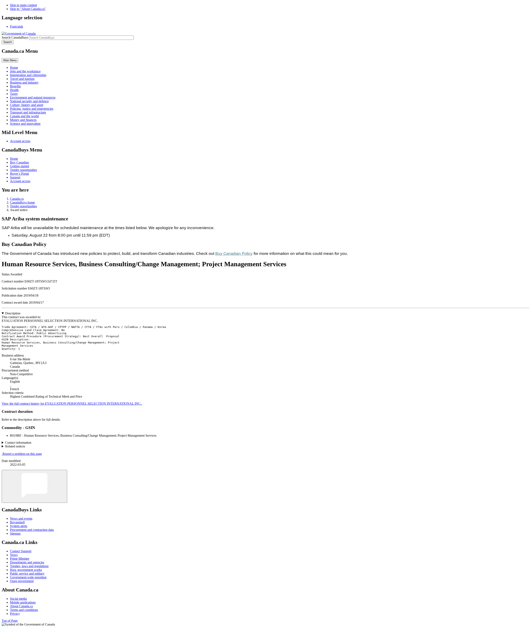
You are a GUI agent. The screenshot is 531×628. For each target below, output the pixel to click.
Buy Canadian (19, 162)
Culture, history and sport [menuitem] (26, 105)
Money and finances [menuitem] (23, 120)
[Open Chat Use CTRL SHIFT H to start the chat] (34, 486)
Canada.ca (17, 198)
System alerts (18, 526)
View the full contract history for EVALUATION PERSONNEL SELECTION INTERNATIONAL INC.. (72, 403)
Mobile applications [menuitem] (23, 602)
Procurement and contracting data (32, 529)
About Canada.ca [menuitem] (21, 606)
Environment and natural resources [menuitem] (32, 97)
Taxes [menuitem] (14, 93)
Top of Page (10, 620)
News (14, 555)
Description (12, 313)
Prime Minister (19, 558)
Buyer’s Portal (19, 173)
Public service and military (27, 573)
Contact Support (20, 551)
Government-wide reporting (28, 577)
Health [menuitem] (14, 90)
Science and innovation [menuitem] (25, 123)
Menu (10, 60)
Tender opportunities (23, 170)
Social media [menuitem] (18, 598)
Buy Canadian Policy (234, 253)
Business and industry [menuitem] (24, 82)
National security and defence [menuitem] (29, 101)
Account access (20, 141)
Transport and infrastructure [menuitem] (28, 112)
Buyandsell (17, 522)
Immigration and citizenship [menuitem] (28, 75)
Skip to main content (23, 5)
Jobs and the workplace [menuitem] (25, 71)
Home (14, 158)
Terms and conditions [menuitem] (24, 610)
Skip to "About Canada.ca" (28, 9)
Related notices (15, 446)
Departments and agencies (27, 562)
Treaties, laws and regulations (29, 566)
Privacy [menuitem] (15, 613)
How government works (26, 570)
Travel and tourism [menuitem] (22, 79)
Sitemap (15, 533)
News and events (21, 518)
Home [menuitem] (14, 67)
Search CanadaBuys (15, 37)
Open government (22, 581)
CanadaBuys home (22, 202)
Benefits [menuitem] (15, 86)
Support (15, 177)
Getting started (19, 166)
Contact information (18, 442)
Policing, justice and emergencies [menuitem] (31, 108)
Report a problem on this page (22, 454)
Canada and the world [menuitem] (24, 116)
